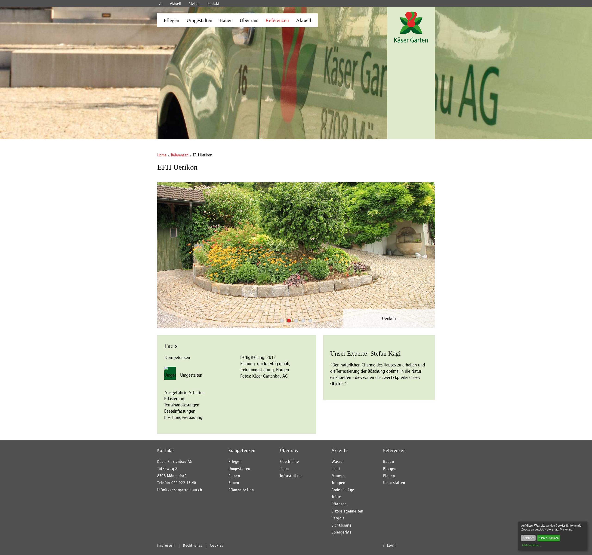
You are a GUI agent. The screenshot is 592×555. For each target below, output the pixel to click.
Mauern (338, 475)
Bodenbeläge (343, 490)
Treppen (338, 482)
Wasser (338, 461)
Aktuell (175, 3)
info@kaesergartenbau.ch (179, 490)
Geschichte (289, 461)
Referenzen (277, 20)
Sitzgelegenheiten (347, 511)
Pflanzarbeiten (241, 490)
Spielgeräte (342, 532)
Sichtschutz (342, 525)
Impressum (166, 545)
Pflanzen (339, 504)
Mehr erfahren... (532, 545)
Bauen (226, 20)
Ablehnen (528, 538)
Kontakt (213, 3)
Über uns (249, 20)
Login (392, 545)
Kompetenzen (242, 450)
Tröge (336, 496)
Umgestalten (199, 20)
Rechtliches (192, 545)
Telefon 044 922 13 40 (176, 482)
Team (284, 468)
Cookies (216, 545)
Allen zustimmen (549, 538)
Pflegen (171, 20)
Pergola (338, 518)
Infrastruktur (291, 475)
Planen (234, 475)
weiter (437, 249)
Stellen (194, 3)
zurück (155, 249)
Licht (336, 468)
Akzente (340, 450)
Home (161, 155)
